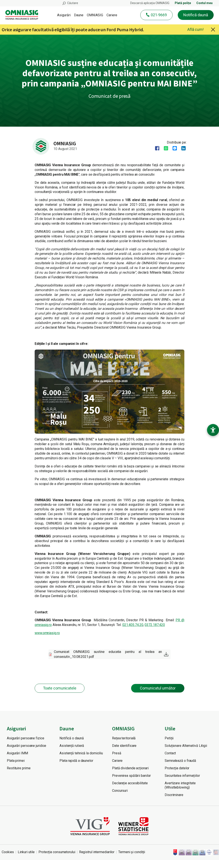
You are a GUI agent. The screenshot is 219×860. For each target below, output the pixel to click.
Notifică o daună (71, 738)
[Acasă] (23, 15)
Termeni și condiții (131, 852)
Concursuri (120, 791)
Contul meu (204, 3)
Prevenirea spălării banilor (131, 776)
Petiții (169, 738)
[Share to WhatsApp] (164, 148)
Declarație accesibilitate (130, 783)
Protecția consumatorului (56, 852)
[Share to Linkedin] (182, 148)
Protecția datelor (177, 768)
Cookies (8, 852)
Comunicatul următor (158, 688)
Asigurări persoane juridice (26, 746)
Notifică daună (195, 15)
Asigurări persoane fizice (25, 738)
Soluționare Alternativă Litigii (186, 746)
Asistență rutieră (71, 746)
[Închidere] (213, 29)
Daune (78, 15)
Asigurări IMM (17, 753)
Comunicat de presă (109, 96)
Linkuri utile (26, 852)
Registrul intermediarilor (97, 852)
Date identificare (124, 746)
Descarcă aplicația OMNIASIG (149, 3)
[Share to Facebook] (155, 148)
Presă (116, 753)
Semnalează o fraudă (180, 761)
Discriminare (174, 795)
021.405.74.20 (132, 625)
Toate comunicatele (59, 688)
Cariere (112, 15)
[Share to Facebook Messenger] (173, 148)
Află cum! (195, 29)
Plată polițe (183, 3)
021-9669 (159, 15)
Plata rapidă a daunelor (76, 761)
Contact (170, 753)
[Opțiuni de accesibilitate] (213, 430)
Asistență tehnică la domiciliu (81, 753)
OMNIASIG (95, 15)
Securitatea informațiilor (182, 776)
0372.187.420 (155, 625)
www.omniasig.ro (47, 633)
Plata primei (16, 761)
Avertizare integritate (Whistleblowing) (180, 785)
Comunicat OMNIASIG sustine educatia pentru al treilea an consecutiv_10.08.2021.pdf (108, 654)
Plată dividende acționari (130, 768)
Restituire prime (18, 768)
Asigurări (64, 15)
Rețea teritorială (124, 738)
